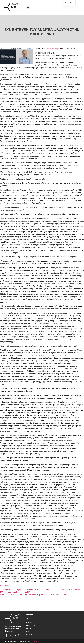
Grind (35, 641)
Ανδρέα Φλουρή (53, 49)
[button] (28, 7)
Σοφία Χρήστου (6, 585)
